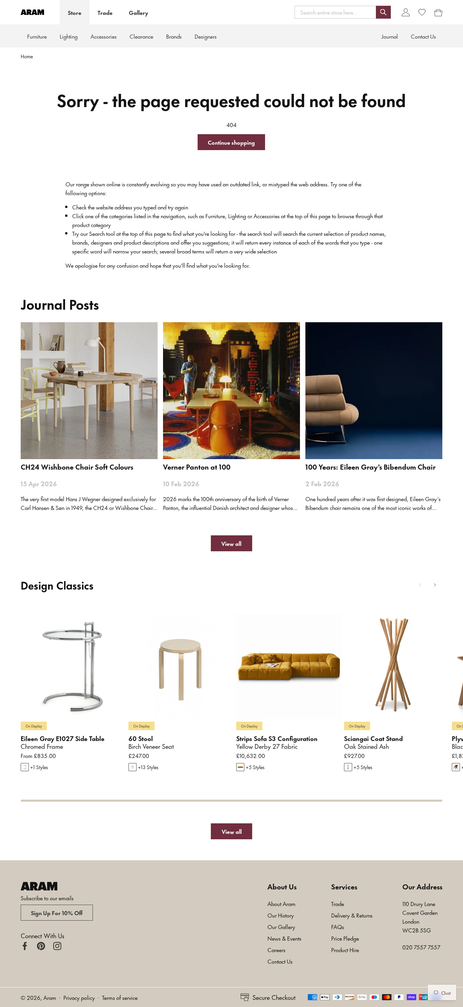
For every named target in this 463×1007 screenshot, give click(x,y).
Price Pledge (345, 937)
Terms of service (120, 997)
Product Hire (345, 949)
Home (27, 56)
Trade (105, 12)
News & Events (284, 937)
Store (74, 12)
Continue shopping (231, 142)
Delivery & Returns (352, 914)
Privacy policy (79, 997)
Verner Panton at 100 (196, 466)
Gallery (138, 12)
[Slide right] (434, 584)
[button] (343, 12)
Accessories (103, 36)
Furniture (37, 36)
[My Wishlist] (422, 12)
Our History (280, 914)
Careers (276, 949)
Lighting (69, 36)
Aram (49, 997)
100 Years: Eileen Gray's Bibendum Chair (370, 466)
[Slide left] (419, 584)
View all (231, 543)
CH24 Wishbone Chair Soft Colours (77, 466)
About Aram (281, 903)
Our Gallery (281, 926)
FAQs (337, 926)
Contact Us (280, 961)
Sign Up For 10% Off (57, 912)
